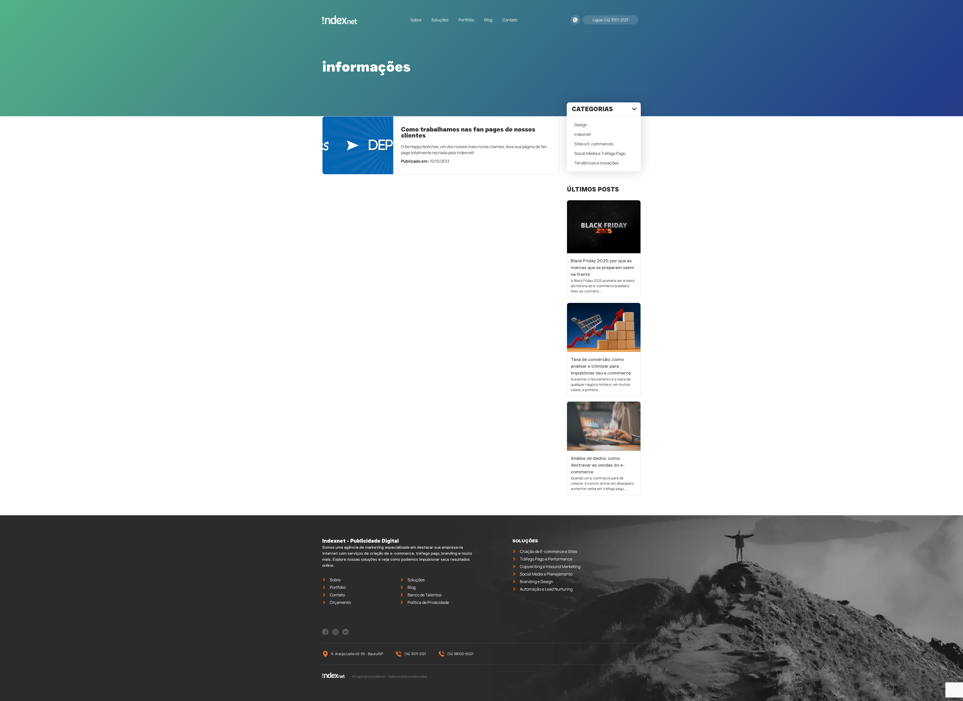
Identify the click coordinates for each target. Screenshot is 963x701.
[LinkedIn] (345, 633)
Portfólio (466, 20)
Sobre (416, 20)
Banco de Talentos (424, 595)
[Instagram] (335, 633)
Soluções (439, 20)
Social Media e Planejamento (546, 574)
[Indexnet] (339, 20)
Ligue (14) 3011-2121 (610, 20)
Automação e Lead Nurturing (546, 589)
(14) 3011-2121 (415, 653)
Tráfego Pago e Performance (546, 559)
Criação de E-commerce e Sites (548, 551)
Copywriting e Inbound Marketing (550, 566)
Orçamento (340, 602)
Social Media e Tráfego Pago (599, 153)
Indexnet (582, 134)
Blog (488, 20)
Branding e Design (536, 581)
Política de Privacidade (428, 602)
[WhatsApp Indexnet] (575, 20)
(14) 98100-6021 (460, 653)
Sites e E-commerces (593, 144)
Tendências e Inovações (596, 163)
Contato (509, 20)
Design (580, 125)
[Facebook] (325, 633)
